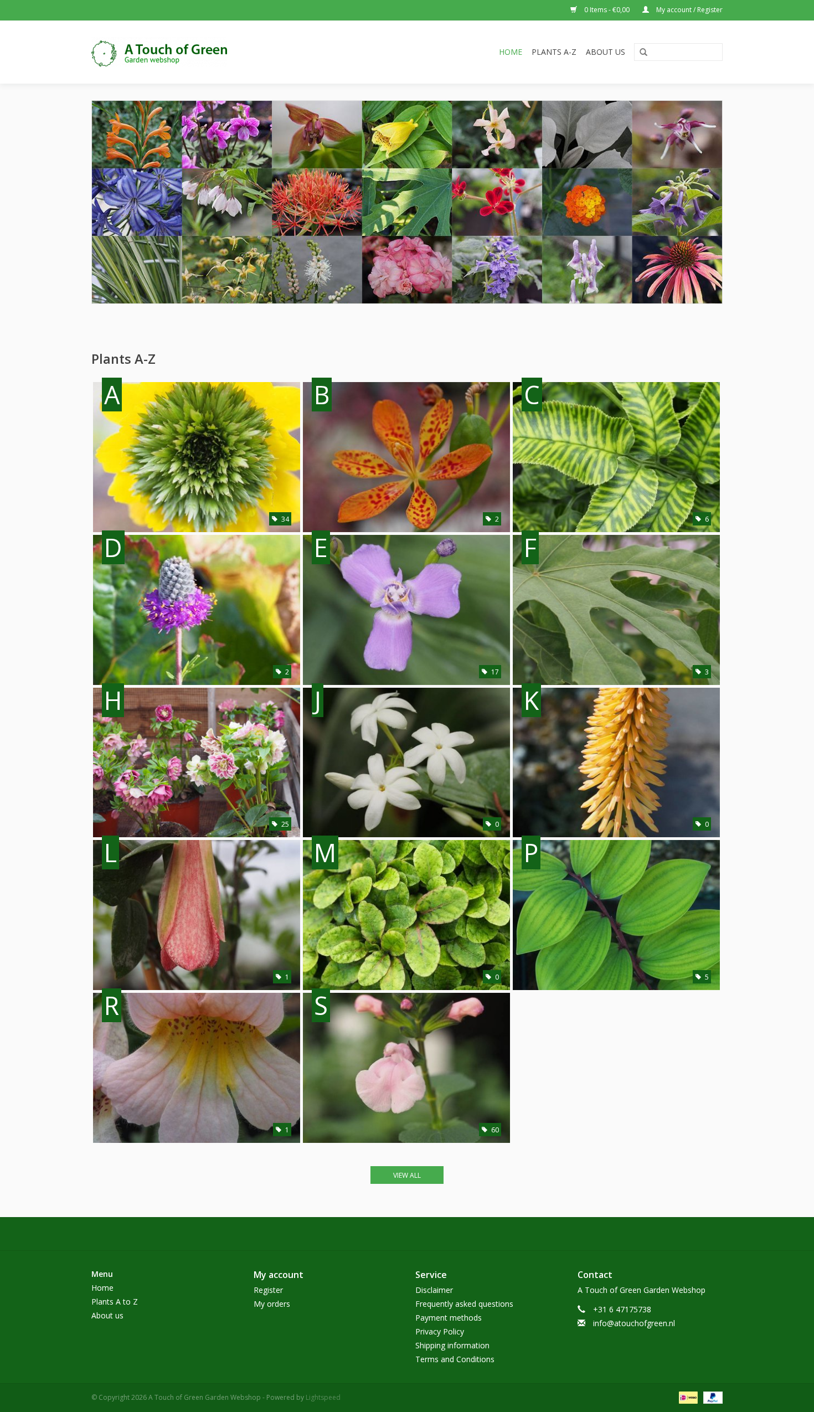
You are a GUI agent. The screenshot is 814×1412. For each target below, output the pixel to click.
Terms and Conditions (454, 1359)
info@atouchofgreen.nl (634, 1323)
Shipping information (452, 1345)
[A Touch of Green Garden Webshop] (209, 52)
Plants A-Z (554, 52)
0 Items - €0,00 (607, 9)
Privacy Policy (439, 1331)
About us (605, 52)
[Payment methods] (687, 1396)
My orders (272, 1303)
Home (510, 52)
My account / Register (689, 9)
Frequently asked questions (464, 1303)
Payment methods (448, 1317)
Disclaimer (434, 1290)
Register (268, 1290)
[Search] (643, 52)
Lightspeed (323, 1397)
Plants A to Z (114, 1301)
